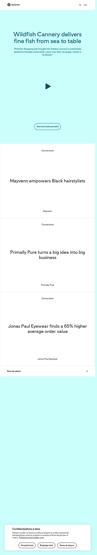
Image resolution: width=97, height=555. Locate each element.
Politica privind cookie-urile (31, 537)
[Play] (47, 86)
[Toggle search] (80, 5)
